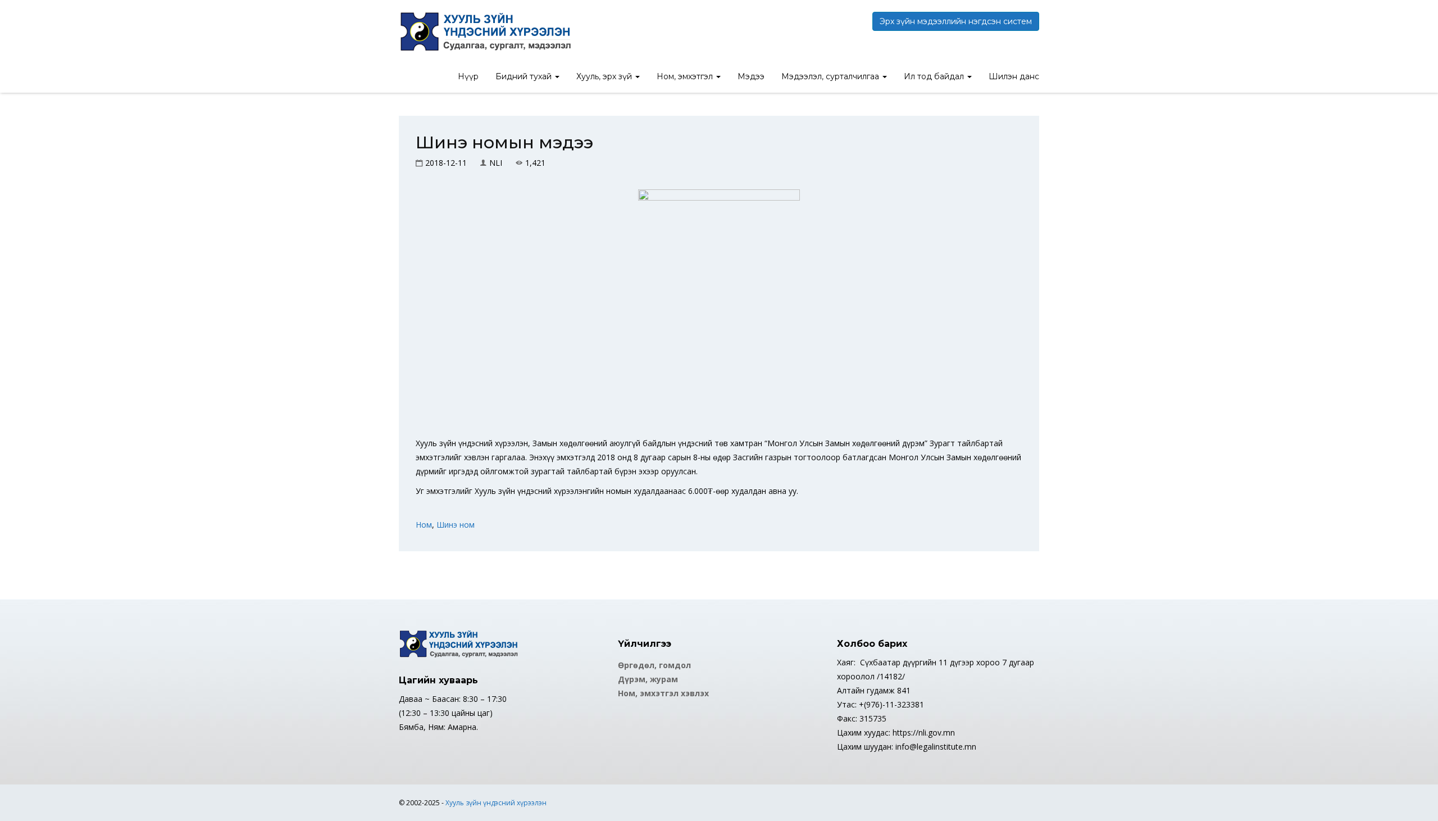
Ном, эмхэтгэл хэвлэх (663, 693)
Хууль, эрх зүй (605, 76)
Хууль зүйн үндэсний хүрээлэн (496, 803)
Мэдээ (751, 76)
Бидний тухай (524, 76)
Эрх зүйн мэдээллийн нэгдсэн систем (956, 21)
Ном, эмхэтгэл (686, 76)
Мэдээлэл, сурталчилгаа (831, 76)
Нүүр (468, 76)
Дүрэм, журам (648, 679)
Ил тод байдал (935, 76)
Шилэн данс (1014, 76)
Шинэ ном (455, 524)
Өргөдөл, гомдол (654, 665)
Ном (424, 524)
